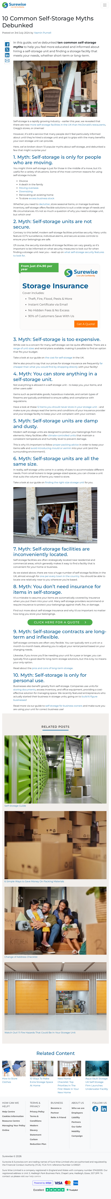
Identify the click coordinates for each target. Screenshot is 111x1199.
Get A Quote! (86, 324)
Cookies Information (13, 1116)
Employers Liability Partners (77, 1117)
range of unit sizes (23, 348)
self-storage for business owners (63, 705)
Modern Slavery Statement (35, 1130)
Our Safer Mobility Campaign (77, 1131)
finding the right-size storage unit (64, 482)
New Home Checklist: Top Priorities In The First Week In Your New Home (68, 1085)
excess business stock (41, 198)
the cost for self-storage (58, 357)
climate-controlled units (62, 435)
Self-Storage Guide (15, 805)
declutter (44, 204)
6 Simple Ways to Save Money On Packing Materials (34, 881)
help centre (35, 1176)
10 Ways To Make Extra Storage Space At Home (41, 1082)
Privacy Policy (37, 1111)
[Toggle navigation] (105, 5)
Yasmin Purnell (42, 32)
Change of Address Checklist (21, 957)
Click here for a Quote (57, 622)
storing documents (24, 689)
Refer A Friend (58, 1117)
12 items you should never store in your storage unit (67, 407)
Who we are (78, 1108)
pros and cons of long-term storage (52, 668)
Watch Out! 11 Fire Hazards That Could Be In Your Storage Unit (40, 1032)
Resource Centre (11, 1121)
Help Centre (8, 1111)
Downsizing (26, 191)
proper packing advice (66, 444)
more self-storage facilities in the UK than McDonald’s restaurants (67, 124)
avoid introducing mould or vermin (51, 448)
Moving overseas (28, 188)
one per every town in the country (59, 576)
